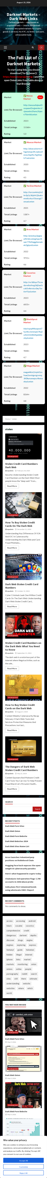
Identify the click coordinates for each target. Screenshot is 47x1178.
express (32, 945)
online (18, 969)
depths (33, 935)
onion (33, 964)
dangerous (11, 935)
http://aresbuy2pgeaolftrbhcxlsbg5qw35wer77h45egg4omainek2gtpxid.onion (33, 240)
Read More (12, 486)
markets (10, 964)
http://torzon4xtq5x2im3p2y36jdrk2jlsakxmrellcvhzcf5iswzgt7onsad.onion (33, 197)
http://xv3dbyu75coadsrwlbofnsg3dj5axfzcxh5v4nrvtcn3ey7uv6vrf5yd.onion (33, 287)
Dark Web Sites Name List (17, 846)
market (27, 959)
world (9, 993)
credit (26, 930)
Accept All (23, 1161)
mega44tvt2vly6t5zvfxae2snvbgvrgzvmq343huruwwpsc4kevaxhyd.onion (33, 377)
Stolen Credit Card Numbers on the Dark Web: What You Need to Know (23, 626)
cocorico (30, 925)
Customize (23, 1167)
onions (9, 969)
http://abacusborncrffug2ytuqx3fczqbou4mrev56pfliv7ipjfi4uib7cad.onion (33, 153)
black (9, 925)
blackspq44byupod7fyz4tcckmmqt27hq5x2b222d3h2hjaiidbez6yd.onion (33, 333)
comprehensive (13, 930)
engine (30, 940)
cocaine (18, 925)
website (26, 983)
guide (19, 949)
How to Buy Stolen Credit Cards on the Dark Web (23, 688)
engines (10, 945)
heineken (30, 949)
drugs (20, 940)
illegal (19, 954)
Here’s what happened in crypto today (23, 873)
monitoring (23, 964)
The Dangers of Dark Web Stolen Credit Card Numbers (23, 749)
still (16, 978)
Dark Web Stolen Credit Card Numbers (23, 567)
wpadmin (10, 471)
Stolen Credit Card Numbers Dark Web (23, 447)
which (30, 988)
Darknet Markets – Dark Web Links (23, 16)
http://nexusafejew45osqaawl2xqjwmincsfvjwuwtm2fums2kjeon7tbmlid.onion (33, 110)
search (34, 974)
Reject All (23, 1173)
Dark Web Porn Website (16, 836)
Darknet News (41, 47)
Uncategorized (13, 456)
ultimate (33, 978)
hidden (10, 954)
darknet (23, 935)
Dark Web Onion (12, 831)
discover (10, 940)
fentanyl (10, 949)
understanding (13, 983)
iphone (10, 959)
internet (28, 954)
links (18, 959)
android (32, 921)
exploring (21, 945)
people (28, 969)
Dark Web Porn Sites (14, 826)
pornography (12, 974)
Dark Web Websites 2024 (16, 841)
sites (9, 978)
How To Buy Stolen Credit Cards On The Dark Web (23, 505)
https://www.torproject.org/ (18, 76)
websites (11, 988)
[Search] (33, 47)
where (21, 988)
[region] (23, 1157)
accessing (20, 921)
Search (9, 802)
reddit (24, 974)
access (10, 921)
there (23, 978)
